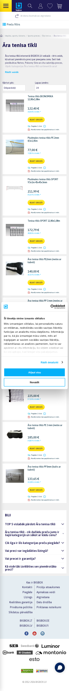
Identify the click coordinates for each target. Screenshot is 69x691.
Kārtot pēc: (8, 82)
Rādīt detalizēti (49, 362)
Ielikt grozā (36, 119)
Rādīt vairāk (12, 72)
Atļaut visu (34, 372)
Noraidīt (34, 382)
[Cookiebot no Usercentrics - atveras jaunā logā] (50, 306)
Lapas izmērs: (42, 82)
